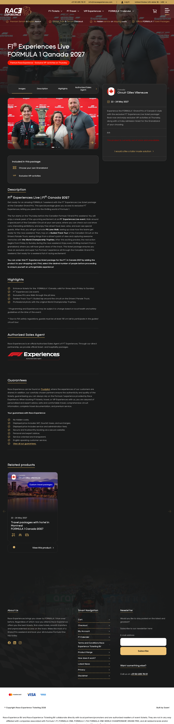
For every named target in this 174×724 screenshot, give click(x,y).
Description (42, 89)
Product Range (85, 652)
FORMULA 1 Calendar (119, 11)
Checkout (82, 625)
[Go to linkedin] (14, 643)
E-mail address (127, 635)
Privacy (81, 670)
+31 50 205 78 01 (78, 2)
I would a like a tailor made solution (132, 151)
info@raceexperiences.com (100, 2)
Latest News (84, 664)
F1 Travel (71, 11)
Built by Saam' (163, 708)
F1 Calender (83, 637)
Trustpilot (45, 389)
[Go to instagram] (20, 643)
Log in (127, 2)
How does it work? (87, 658)
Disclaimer (83, 676)
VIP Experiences (92, 11)
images (22, 89)
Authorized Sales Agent (83, 88)
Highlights (62, 89)
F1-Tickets (54, 11)
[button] (96, 88)
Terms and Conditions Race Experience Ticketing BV (91, 644)
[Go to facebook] (9, 643)
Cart (80, 620)
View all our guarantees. (24, 444)
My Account (84, 631)
